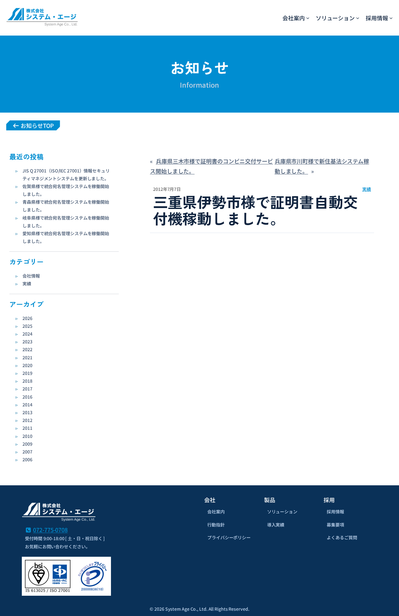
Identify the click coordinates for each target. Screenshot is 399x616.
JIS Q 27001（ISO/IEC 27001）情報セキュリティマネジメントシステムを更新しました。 (66, 174)
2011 (27, 428)
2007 (27, 452)
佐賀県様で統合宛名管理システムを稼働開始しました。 (65, 190)
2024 (27, 334)
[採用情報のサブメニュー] (391, 17)
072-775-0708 (50, 530)
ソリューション (282, 511)
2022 (27, 349)
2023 (27, 341)
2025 (27, 326)
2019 (27, 373)
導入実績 (276, 524)
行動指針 (216, 524)
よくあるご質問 (342, 537)
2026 (27, 318)
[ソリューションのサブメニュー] (357, 17)
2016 (27, 397)
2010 (27, 436)
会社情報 (31, 276)
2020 (27, 365)
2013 (27, 412)
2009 (27, 444)
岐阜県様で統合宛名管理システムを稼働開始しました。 (65, 222)
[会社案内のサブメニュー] (308, 17)
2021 (27, 357)
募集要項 (335, 524)
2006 (27, 459)
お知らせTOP (36, 125)
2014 (27, 404)
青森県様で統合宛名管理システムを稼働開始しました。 (65, 206)
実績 (26, 283)
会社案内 (216, 511)
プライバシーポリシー (229, 537)
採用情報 (335, 511)
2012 (27, 420)
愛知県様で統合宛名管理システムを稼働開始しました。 (65, 237)
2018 (27, 381)
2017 (27, 389)
